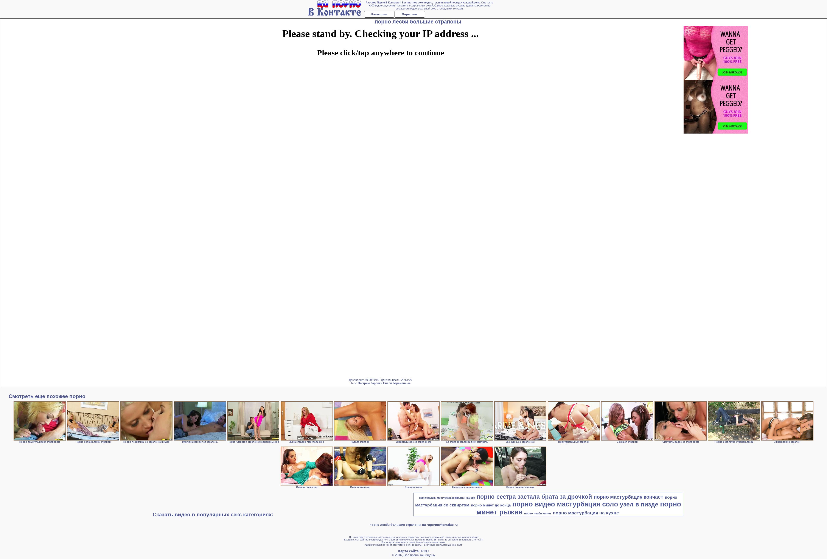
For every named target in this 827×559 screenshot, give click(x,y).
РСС (425, 551)
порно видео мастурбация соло (565, 504)
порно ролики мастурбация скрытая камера (447, 497)
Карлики (376, 383)
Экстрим (364, 383)
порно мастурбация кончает (628, 497)
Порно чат (409, 14)
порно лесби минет (537, 513)
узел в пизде (639, 504)
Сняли (387, 383)
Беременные (401, 383)
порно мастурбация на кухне (586, 512)
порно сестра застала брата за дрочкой (534, 497)
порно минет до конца (491, 505)
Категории (379, 14)
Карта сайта (408, 551)
